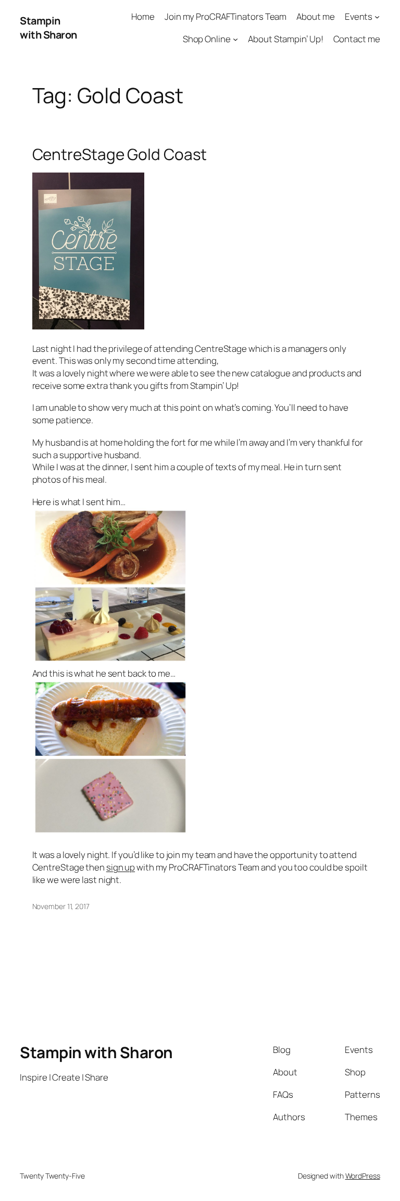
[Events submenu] (377, 16)
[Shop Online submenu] (235, 39)
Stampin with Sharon (48, 28)
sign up (120, 867)
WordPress (362, 1176)
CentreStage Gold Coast (119, 154)
